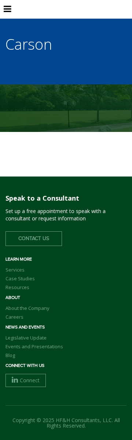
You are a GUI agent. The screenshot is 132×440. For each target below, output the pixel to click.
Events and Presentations (34, 346)
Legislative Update (26, 337)
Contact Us (33, 239)
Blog (10, 355)
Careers (14, 317)
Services (15, 269)
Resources (17, 287)
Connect (30, 380)
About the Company (28, 308)
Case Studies (20, 278)
